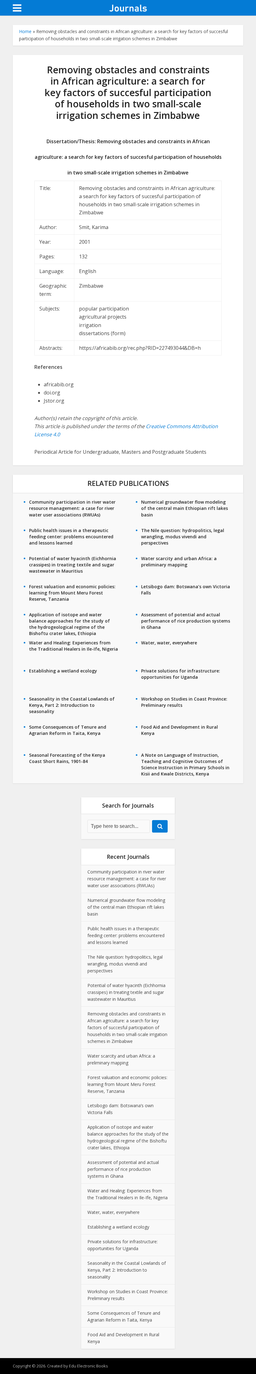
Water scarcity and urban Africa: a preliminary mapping (179, 561)
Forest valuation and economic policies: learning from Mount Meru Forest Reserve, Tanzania (72, 593)
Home (25, 31)
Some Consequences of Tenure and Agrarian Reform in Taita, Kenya (67, 730)
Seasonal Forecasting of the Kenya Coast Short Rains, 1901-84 (67, 758)
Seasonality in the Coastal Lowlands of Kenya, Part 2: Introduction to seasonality (72, 705)
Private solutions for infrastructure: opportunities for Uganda (180, 674)
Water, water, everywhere (169, 643)
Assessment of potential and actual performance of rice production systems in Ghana (185, 621)
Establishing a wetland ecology (63, 671)
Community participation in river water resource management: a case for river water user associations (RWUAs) (72, 508)
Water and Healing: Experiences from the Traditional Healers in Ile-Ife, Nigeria (73, 646)
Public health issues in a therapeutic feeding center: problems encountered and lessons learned (71, 536)
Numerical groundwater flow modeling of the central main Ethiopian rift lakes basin (184, 508)
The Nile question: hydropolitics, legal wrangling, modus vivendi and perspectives (182, 536)
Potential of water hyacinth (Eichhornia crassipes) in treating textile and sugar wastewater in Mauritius (72, 564)
